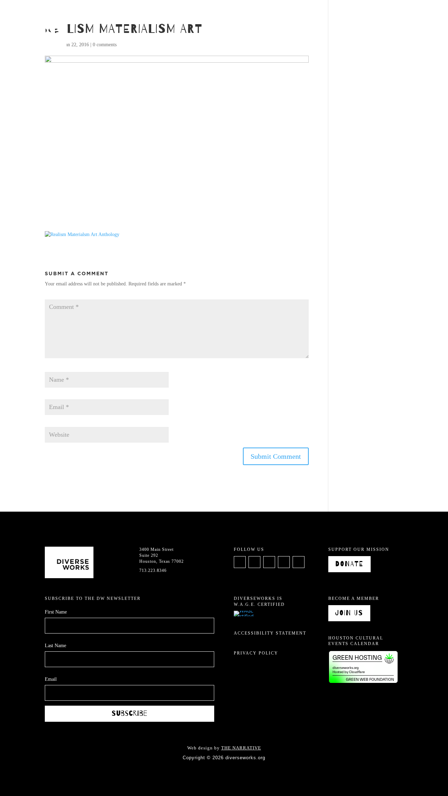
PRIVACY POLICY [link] (256, 653)
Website (52, 423)
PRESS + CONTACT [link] (402, 14)
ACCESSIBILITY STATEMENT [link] (270, 633)
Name (52, 368)
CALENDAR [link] (274, 14)
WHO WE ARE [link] (231, 14)
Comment (56, 295)
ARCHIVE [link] (310, 14)
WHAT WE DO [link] (184, 14)
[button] (276, 456)
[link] (33, 32)
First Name (56, 612)
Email (53, 396)
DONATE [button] (349, 564)
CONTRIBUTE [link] (349, 14)
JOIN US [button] (349, 613)
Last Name (55, 645)
